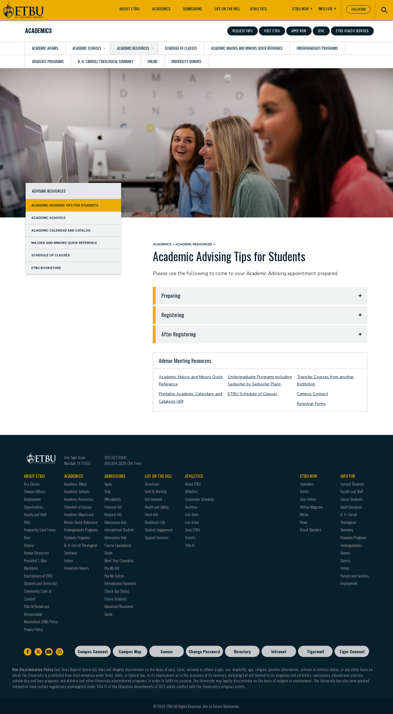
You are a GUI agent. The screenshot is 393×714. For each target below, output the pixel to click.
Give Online (308, 499)
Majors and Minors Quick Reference (64, 242)
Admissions (192, 8)
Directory (242, 651)
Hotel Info (151, 514)
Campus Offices (34, 491)
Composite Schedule (199, 499)
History (29, 545)
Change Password (204, 651)
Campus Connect (312, 394)
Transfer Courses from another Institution (325, 380)
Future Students (115, 599)
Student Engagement (159, 530)
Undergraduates (351, 545)
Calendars (307, 484)
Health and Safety (157, 507)
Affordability (112, 499)
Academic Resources (133, 48)
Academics (161, 8)
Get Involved (153, 499)
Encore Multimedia (226, 706)
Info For (325, 8)
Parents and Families (354, 576)
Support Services (156, 537)
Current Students (352, 484)
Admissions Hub (115, 522)
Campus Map (130, 651)
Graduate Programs (48, 61)
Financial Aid (113, 507)
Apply (108, 484)
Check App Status (116, 591)
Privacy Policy (33, 629)
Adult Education (351, 507)
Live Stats (191, 514)
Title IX (189, 545)
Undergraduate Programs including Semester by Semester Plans (260, 380)
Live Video (192, 522)
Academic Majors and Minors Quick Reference (247, 48)
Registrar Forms (311, 403)
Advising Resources (49, 191)
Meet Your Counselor (119, 560)
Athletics (258, 8)
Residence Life (155, 522)
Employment (348, 583)
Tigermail (315, 651)
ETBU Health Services (352, 31)
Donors (345, 560)
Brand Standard (310, 530)
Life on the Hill (227, 8)
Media (304, 514)
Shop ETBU (192, 530)
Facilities (191, 507)
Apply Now (298, 31)
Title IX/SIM (358, 9)
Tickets (190, 537)
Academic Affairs (45, 48)
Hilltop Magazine (311, 507)
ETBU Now (300, 8)
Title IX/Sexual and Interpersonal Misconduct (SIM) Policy (41, 613)
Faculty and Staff (35, 514)
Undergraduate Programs (317, 48)
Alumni (345, 553)
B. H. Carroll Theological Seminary (105, 61)
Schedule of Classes (181, 48)
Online (152, 61)
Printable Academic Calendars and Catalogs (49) (190, 397)
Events (304, 491)
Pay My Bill (111, 568)
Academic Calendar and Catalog (60, 230)
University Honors (186, 61)
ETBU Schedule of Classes (252, 394)
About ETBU (129, 8)
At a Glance (31, 484)
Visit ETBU (272, 31)
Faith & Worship (156, 491)
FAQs (27, 522)
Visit (107, 491)
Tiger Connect (352, 651)
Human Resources (36, 553)
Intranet (278, 651)
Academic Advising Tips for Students (64, 205)
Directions (152, 484)
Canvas (167, 651)
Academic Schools (87, 48)
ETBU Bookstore (46, 268)
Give (321, 31)
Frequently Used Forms (40, 530)
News (303, 522)
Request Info (242, 31)
